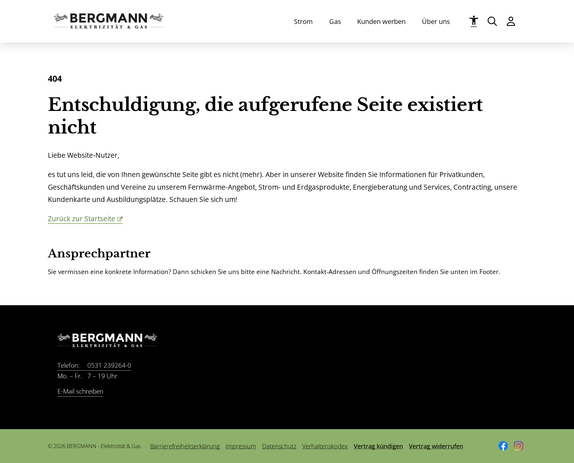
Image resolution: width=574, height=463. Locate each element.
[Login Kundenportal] (511, 21)
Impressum (241, 446)
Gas (335, 21)
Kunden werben (381, 21)
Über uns (436, 21)
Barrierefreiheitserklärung (185, 446)
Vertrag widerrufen (436, 446)
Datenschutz (279, 446)
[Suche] (492, 21)
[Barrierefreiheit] (474, 21)
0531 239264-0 (94, 365)
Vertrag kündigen (378, 446)
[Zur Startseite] (108, 26)
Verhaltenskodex (325, 446)
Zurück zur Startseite (81, 218)
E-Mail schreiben (80, 391)
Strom (303, 21)
